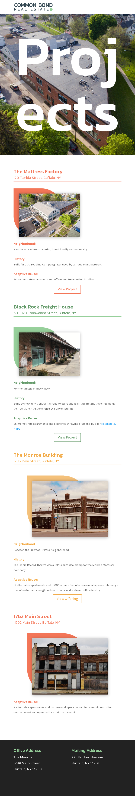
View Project (67, 289)
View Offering (67, 599)
